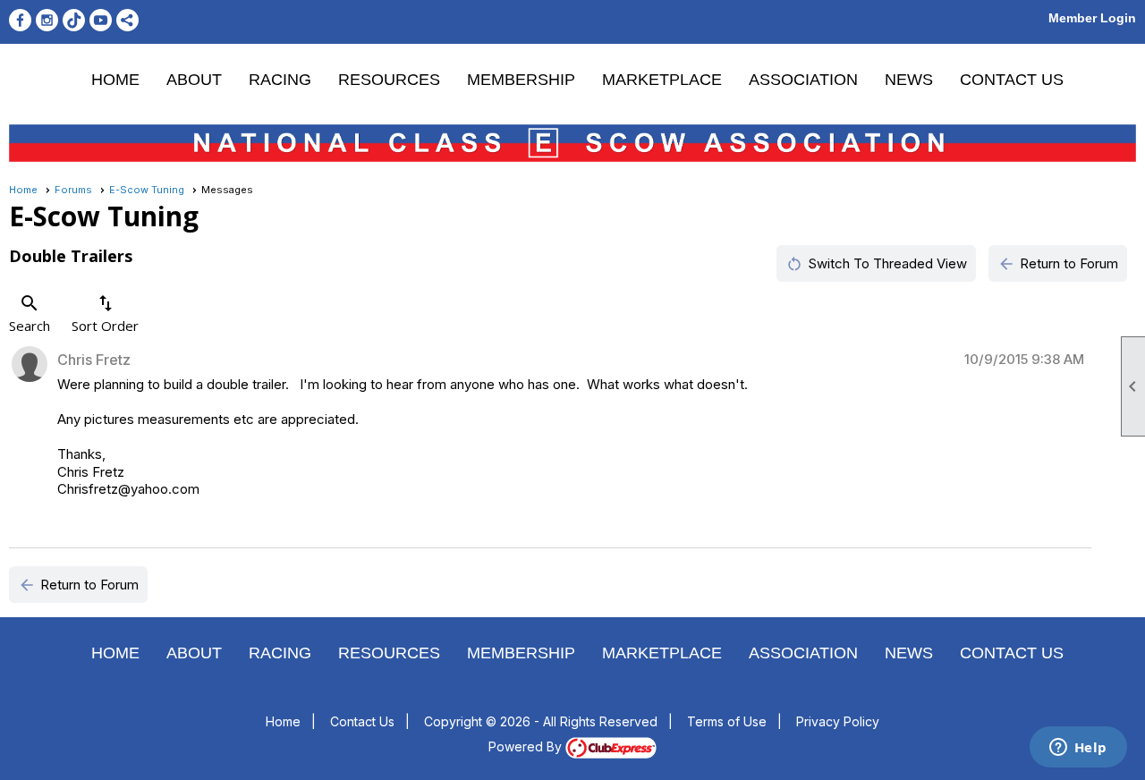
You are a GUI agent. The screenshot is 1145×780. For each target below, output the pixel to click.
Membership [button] (521, 80)
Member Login (1092, 18)
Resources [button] (389, 80)
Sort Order (105, 313)
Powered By (526, 746)
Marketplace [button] (662, 80)
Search (29, 313)
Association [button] (803, 80)
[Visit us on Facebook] (20, 20)
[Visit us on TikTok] (74, 20)
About (194, 80)
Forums (73, 189)
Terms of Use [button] (727, 721)
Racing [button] (280, 80)
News (909, 80)
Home (115, 80)
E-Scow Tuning (146, 189)
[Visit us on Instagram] (47, 20)
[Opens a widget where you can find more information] (1078, 748)
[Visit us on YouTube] (100, 20)
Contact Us (1012, 80)
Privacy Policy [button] (837, 721)
